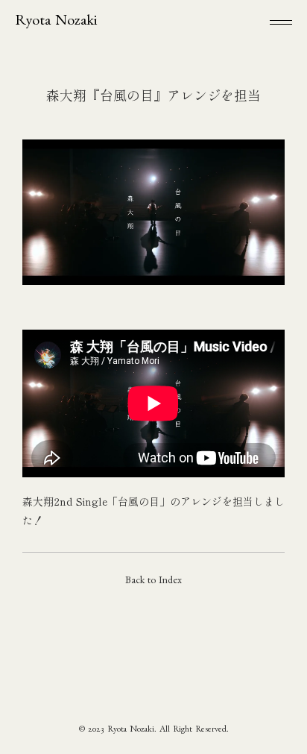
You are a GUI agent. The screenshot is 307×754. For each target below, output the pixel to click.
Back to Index (153, 582)
